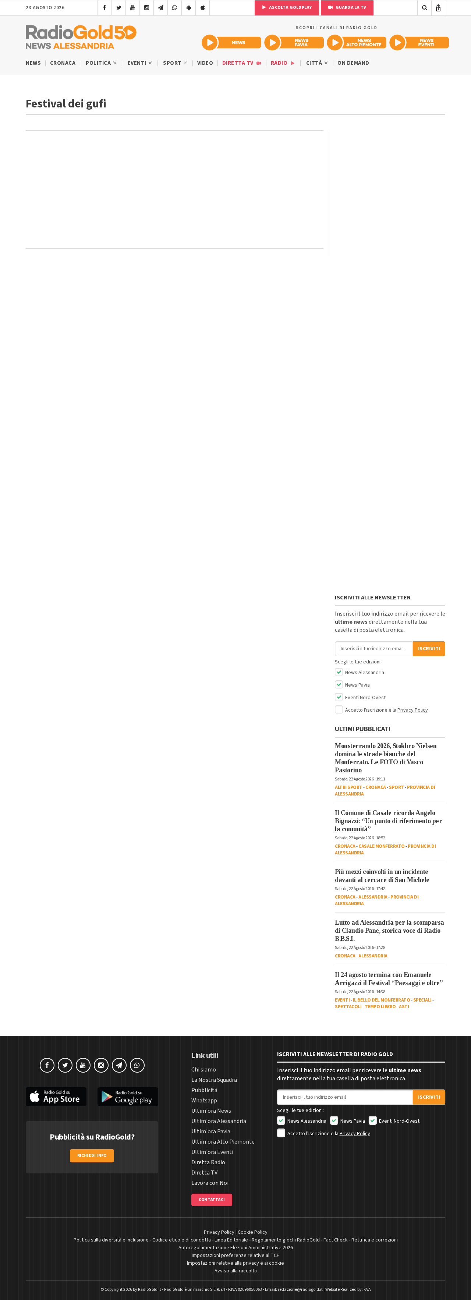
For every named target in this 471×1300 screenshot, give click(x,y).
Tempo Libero (380, 1006)
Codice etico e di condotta (181, 1240)
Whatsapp (204, 1101)
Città (314, 63)
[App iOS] (202, 7)
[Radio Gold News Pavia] (294, 42)
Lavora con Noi (210, 1183)
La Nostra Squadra (214, 1080)
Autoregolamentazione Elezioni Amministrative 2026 (235, 1247)
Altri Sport (348, 787)
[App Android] (188, 7)
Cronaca (63, 63)
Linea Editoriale (231, 1240)
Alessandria (372, 897)
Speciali (422, 1000)
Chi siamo (203, 1070)
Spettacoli (348, 1006)
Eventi (138, 63)
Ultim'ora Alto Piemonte (223, 1142)
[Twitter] (118, 7)
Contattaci (212, 1199)
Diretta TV (238, 63)
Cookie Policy (253, 1232)
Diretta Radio (208, 1162)
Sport (173, 63)
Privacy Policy (412, 710)
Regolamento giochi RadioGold (286, 1240)
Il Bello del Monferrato (381, 1000)
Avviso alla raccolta (236, 1271)
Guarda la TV (350, 7)
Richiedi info (92, 1155)
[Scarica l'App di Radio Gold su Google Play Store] (128, 1096)
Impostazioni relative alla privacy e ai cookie (235, 1263)
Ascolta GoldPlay (290, 7)
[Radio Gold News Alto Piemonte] (356, 42)
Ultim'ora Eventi (212, 1152)
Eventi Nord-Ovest (365, 697)
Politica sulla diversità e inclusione (111, 1240)
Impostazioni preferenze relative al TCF (235, 1255)
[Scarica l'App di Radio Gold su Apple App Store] (56, 1096)
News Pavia (357, 685)
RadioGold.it (149, 1289)
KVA (367, 1289)
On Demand (353, 63)
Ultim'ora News (211, 1111)
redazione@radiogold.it (300, 1289)
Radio (280, 63)
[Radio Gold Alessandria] (81, 35)
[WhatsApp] (174, 7)
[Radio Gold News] (231, 42)
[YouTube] (132, 7)
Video (205, 63)
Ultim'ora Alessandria (218, 1121)
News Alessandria (364, 672)
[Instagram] (146, 7)
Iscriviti (429, 648)
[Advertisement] (174, 189)
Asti (404, 1006)
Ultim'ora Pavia (210, 1131)
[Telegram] (160, 7)
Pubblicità (204, 1090)
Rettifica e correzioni (374, 1240)
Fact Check (335, 1240)
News (33, 63)
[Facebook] (104, 7)
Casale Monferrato (381, 846)
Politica (99, 63)
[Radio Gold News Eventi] (419, 42)
